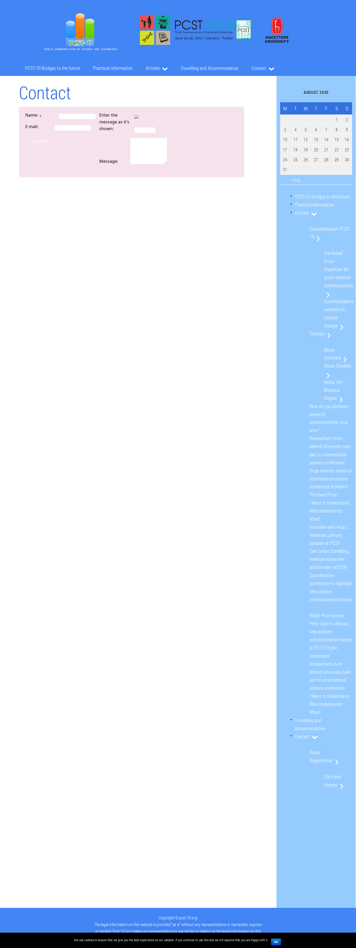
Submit (40, 141)
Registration (321, 760)
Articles (153, 68)
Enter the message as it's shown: (114, 121)
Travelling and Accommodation (209, 68)
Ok (276, 942)
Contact (258, 68)
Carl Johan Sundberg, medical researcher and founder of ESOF (329, 559)
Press (314, 752)
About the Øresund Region (333, 390)
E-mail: (31, 126)
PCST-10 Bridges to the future (52, 68)
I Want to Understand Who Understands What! (329, 510)
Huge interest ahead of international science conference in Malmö (330, 478)
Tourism (317, 333)
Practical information (113, 68)
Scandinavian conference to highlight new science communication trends (330, 587)
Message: (108, 161)
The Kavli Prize (323, 494)
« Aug (295, 179)
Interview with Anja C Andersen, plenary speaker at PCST (328, 535)
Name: (31, 115)
